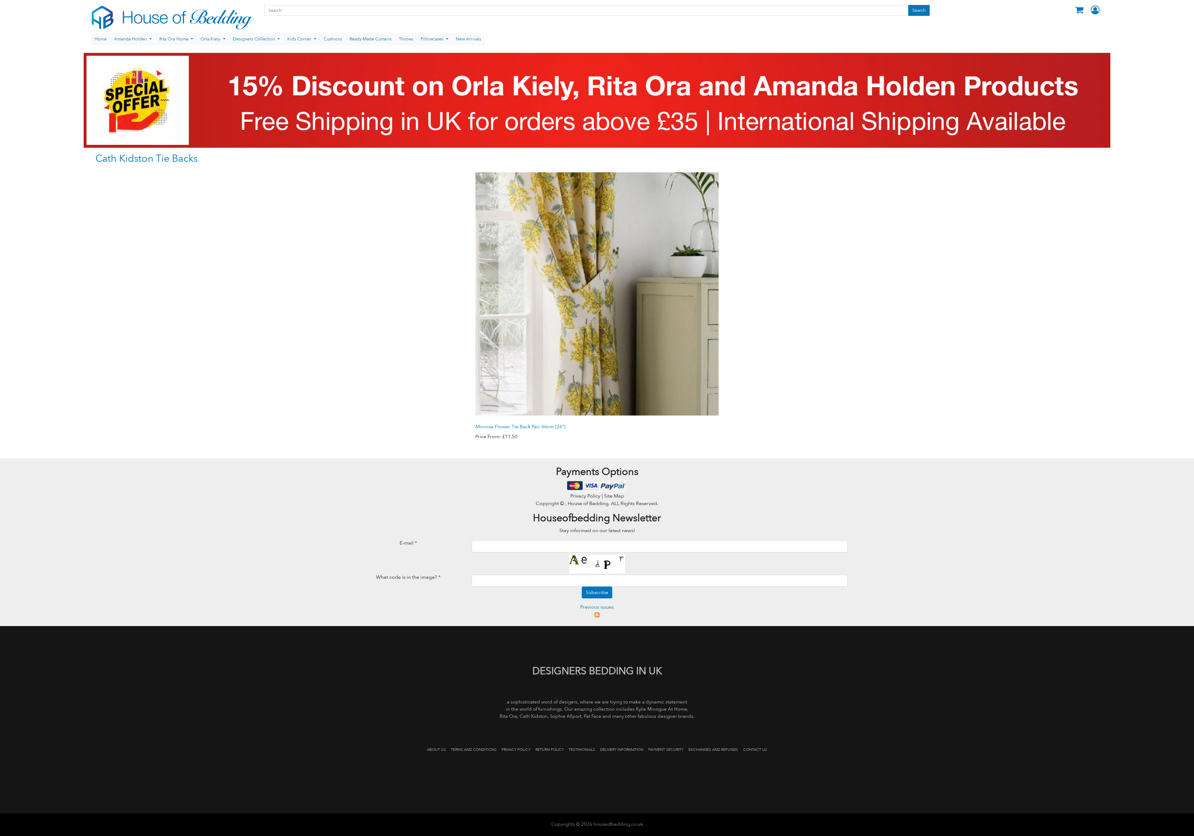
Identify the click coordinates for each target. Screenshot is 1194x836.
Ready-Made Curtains (370, 39)
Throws (406, 39)
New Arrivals (468, 39)
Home (101, 39)
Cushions (333, 39)
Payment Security (665, 749)
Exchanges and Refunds (713, 749)
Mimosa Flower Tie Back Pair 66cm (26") (520, 426)
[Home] (173, 17)
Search (919, 10)
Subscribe (597, 592)
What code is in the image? (408, 577)
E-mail (408, 543)
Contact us (755, 749)
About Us (436, 749)
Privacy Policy (516, 749)
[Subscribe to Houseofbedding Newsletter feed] (597, 614)
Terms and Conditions (474, 749)
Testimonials (582, 749)
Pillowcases (433, 39)
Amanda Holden (131, 39)
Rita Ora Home (174, 39)
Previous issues (597, 607)
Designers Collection (254, 39)
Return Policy (549, 749)
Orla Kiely (211, 39)
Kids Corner (299, 39)
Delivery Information (621, 749)
